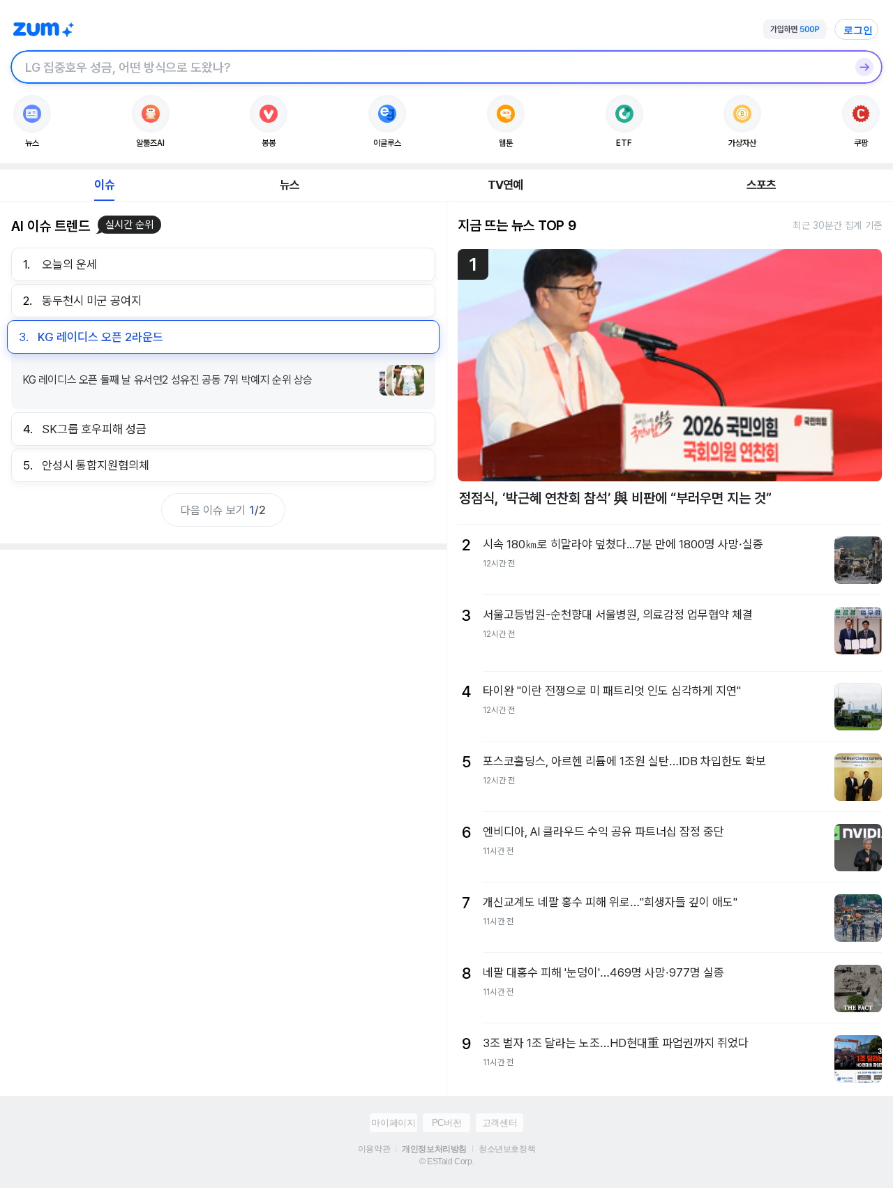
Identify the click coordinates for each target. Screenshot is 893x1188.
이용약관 (374, 1149)
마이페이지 (393, 1123)
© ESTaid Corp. (446, 1161)
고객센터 (499, 1123)
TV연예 (505, 185)
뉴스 (289, 185)
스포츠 (761, 185)
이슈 (104, 185)
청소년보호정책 (507, 1149)
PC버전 (446, 1123)
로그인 (858, 30)
